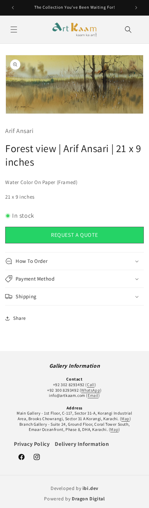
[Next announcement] (136, 7)
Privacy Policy (32, 444)
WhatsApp (90, 390)
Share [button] (19, 318)
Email (93, 395)
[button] (13, 29)
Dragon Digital (88, 498)
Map (125, 418)
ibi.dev (90, 488)
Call (90, 384)
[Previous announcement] (12, 7)
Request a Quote (74, 235)
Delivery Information (82, 444)
